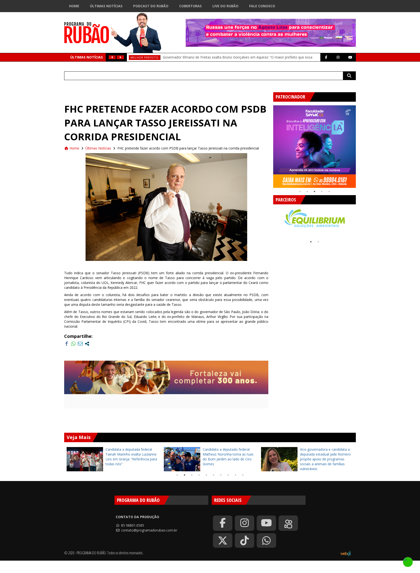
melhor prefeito (144, 57)
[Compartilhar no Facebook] (66, 343)
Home (74, 6)
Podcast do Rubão (150, 6)
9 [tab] (235, 475)
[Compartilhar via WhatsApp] (73, 343)
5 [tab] (329, 191)
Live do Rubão (225, 6)
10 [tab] (242, 475)
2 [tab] (307, 191)
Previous (269, 144)
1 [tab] (300, 191)
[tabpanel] (314, 146)
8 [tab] (228, 475)
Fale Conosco (262, 6)
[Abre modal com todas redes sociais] (87, 343)
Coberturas (190, 6)
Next (359, 144)
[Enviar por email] (80, 343)
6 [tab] (213, 475)
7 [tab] (221, 475)
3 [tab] (314, 191)
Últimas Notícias (106, 6)
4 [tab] (321, 191)
